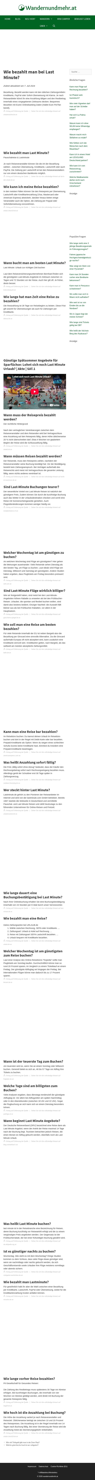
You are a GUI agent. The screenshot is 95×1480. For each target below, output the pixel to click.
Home (7, 18)
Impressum (32, 1466)
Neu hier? (30, 18)
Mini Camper (63, 18)
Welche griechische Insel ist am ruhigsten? (22, 1445)
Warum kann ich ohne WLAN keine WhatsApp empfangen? (80, 126)
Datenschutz (43, 1466)
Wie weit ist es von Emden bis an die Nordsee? (78, 305)
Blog (17, 18)
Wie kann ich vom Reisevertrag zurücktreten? (77, 169)
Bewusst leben (82, 18)
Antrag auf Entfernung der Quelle (17, 111)
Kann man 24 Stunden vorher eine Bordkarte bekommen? (79, 277)
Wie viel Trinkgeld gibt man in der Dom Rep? (23, 1442)
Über (42, 25)
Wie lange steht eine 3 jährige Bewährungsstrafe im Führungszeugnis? (81, 246)
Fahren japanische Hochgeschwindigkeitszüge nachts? (80, 257)
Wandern (45, 18)
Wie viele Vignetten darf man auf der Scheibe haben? (80, 106)
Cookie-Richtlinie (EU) (59, 1466)
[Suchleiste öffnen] (54, 25)
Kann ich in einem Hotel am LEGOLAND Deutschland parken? (80, 157)
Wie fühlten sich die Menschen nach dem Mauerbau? (78, 146)
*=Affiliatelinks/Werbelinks (47, 1472)
